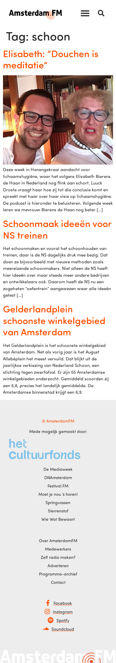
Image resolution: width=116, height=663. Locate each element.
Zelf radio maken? (58, 557)
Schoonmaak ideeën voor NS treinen (57, 229)
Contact (58, 582)
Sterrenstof (58, 510)
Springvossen (58, 502)
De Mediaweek (58, 469)
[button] (85, 13)
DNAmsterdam (58, 477)
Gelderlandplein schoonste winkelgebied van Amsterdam (54, 320)
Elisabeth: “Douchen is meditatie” (50, 59)
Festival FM (58, 485)
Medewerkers (58, 548)
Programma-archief (58, 573)
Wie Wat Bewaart (58, 519)
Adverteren (58, 565)
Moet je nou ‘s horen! (58, 494)
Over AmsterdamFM (58, 540)
